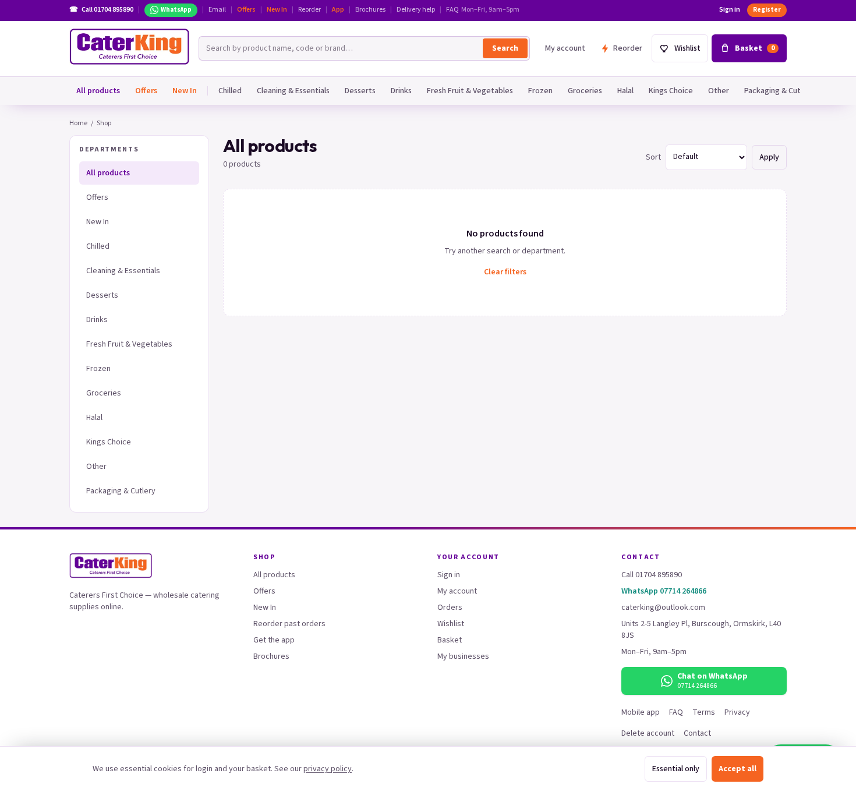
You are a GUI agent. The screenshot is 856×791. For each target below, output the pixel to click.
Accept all (737, 769)
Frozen (540, 91)
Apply (769, 157)
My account (565, 48)
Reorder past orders (289, 624)
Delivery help (416, 10)
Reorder (309, 10)
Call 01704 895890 (651, 575)
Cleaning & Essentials (293, 91)
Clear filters (505, 272)
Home (78, 123)
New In (277, 10)
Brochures (370, 10)
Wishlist (450, 624)
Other (718, 91)
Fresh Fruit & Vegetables (470, 91)
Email (217, 10)
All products (98, 91)
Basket (449, 640)
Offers (246, 10)
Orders (449, 607)
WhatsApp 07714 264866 (663, 591)
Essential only (675, 769)
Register (767, 9)
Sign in (729, 10)
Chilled (230, 91)
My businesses (463, 656)
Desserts (360, 91)
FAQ (452, 10)
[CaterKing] (129, 46)
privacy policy (327, 769)
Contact (697, 733)
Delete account (647, 733)
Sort (653, 157)
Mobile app (640, 712)
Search (505, 48)
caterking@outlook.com (663, 607)
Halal (625, 91)
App (338, 10)
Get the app (274, 640)
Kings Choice (671, 91)
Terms (703, 712)
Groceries (585, 91)
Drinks (401, 91)
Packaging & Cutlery (779, 91)
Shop (104, 123)
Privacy (737, 712)
